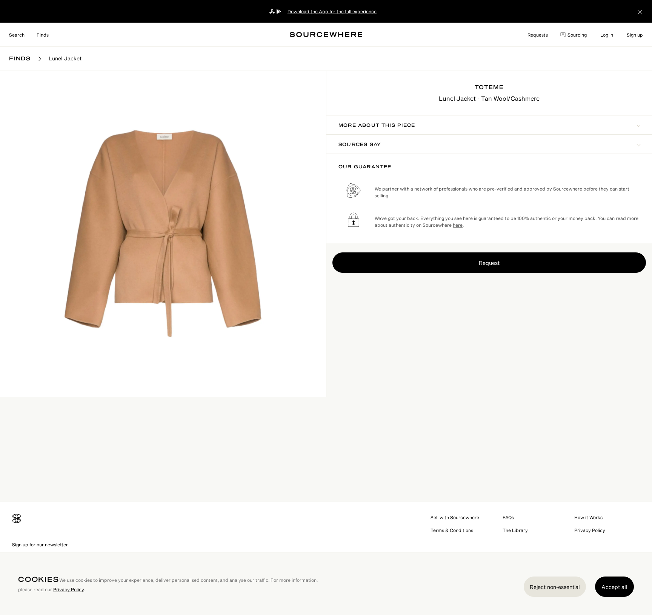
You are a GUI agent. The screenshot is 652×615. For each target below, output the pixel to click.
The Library (515, 530)
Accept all (614, 587)
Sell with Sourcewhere (455, 517)
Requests (537, 34)
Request (489, 263)
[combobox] (17, 34)
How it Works (588, 517)
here (458, 225)
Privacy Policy (589, 530)
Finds (43, 34)
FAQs (508, 517)
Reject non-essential (555, 587)
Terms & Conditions (452, 530)
